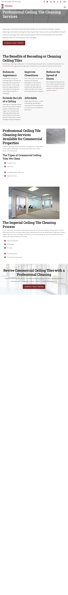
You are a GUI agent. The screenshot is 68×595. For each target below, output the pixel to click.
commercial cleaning (9, 66)
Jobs (64, 1)
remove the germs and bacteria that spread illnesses (55, 88)
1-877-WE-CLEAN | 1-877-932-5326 (10, 1)
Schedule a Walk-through (13, 43)
